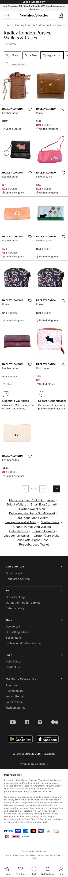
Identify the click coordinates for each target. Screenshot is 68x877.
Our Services (15, 566)
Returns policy (15, 608)
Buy (8, 590)
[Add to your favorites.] (30, 109)
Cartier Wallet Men (32, 509)
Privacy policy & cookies (33, 763)
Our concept (14, 573)
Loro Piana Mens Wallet (32, 518)
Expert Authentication (52, 401)
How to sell (13, 626)
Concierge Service (18, 579)
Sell (9, 620)
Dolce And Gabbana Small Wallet (32, 513)
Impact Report (15, 696)
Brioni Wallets (16, 504)
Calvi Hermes (18, 531)
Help (9, 655)
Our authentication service (23, 603)
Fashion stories (15, 707)
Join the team (15, 702)
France (8, 855)
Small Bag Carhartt (44, 504)
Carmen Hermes (43, 531)
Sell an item (13, 637)
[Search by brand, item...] (7, 15)
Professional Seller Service (23, 643)
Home (7, 25)
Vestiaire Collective (21, 678)
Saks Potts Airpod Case (32, 540)
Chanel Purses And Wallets (32, 527)
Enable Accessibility (34, 2)
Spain (58, 855)
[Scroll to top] (56, 488)
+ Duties (46, 125)
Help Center (13, 661)
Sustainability (14, 691)
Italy (34, 858)
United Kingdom (20, 855)
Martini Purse (50, 522)
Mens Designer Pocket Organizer (32, 500)
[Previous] (25, 488)
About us (11, 685)
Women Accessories (52, 25)
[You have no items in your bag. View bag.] (60, 15)
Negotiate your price (15, 401)
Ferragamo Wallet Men (20, 522)
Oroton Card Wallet (47, 536)
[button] (60, 15)
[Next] (42, 488)
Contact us (13, 667)
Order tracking (15, 597)
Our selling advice (17, 632)
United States (36, 855)
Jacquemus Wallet (16, 536)
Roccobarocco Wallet (34, 544)
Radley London (25, 25)
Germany (49, 855)
